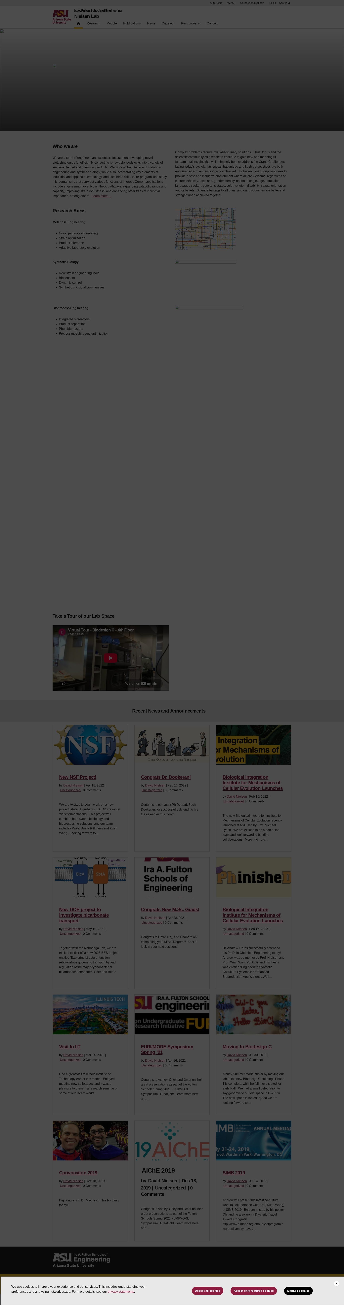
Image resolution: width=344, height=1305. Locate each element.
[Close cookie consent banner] (336, 1284)
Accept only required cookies (254, 1290)
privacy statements (121, 1291)
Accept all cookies (207, 1290)
